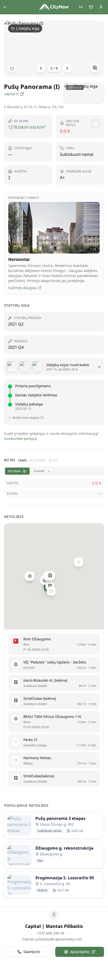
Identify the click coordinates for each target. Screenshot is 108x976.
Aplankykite (79, 951)
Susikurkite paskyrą (20, 438)
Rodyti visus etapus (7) (28, 418)
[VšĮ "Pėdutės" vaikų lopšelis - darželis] (44, 580)
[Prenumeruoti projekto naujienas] (12, 69)
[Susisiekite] (91, 7)
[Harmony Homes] (51, 591)
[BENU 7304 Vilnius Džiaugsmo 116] (29, 576)
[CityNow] (54, 7)
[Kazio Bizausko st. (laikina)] (50, 586)
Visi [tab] (55, 460)
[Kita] (67, 68)
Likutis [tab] (22, 460)
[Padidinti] (95, 68)
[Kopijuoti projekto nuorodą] (81, 7)
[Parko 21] (78, 562)
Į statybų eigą (27, 28)
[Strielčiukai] (50, 575)
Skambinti (31, 951)
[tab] (17, 471)
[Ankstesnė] (40, 68)
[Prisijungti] (101, 7)
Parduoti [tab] (40, 460)
